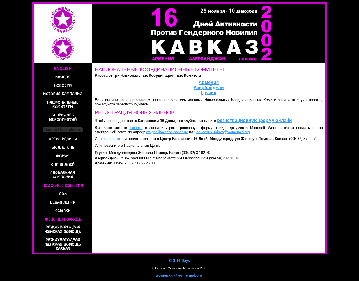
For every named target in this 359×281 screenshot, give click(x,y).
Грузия (208, 92)
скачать (135, 128)
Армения (209, 82)
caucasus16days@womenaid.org (223, 132)
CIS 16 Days (179, 261)
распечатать (113, 139)
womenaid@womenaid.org (179, 275)
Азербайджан (209, 87)
